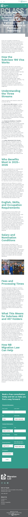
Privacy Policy (19, 512)
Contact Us (4, 499)
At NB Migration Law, (7, 354)
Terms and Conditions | (11, 512)
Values (2, 500)
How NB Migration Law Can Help (11, 347)
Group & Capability (5, 502)
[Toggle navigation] (25, 5)
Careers (3, 503)
